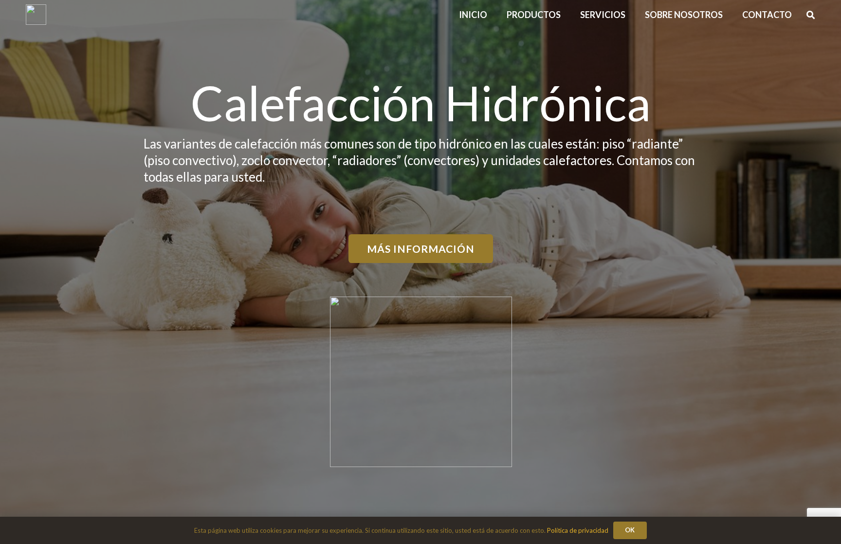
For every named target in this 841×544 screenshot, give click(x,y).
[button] (730, 14)
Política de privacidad (577, 530)
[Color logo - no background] (36, 14)
